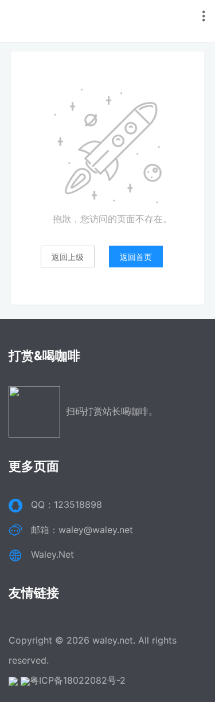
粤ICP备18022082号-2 (78, 680)
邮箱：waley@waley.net (82, 529)
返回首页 (136, 257)
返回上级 (68, 257)
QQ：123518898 (66, 504)
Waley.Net (52, 554)
